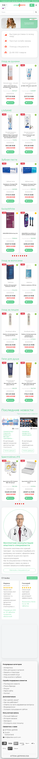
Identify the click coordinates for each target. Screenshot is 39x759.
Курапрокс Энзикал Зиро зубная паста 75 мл (10, 185)
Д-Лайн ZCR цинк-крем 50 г (10, 86)
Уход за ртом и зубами (12, 677)
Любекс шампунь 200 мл (10, 285)
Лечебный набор (10, 331)
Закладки (8, 721)
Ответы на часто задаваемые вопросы (19, 705)
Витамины (29, 132)
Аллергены (8, 668)
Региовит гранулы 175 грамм (28, 86)
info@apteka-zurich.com (13, 737)
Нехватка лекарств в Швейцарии (27, 433)
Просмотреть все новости (27, 414)
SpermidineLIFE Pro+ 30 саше (10, 482)
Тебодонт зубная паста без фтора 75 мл (29, 185)
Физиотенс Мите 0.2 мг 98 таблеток (28, 604)
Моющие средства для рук (29, 83)
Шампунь (10, 282)
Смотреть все (32, 578)
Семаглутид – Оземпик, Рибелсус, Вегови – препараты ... (8, 435)
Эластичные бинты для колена (29, 283)
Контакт (7, 693)
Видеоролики (9, 707)
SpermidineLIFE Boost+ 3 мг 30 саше (28, 482)
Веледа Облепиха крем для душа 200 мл (10, 384)
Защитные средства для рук (11, 83)
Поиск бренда (9, 686)
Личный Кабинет (11, 716)
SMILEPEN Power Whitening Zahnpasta (28, 234)
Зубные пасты (11, 181)
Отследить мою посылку (13, 723)
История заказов (10, 718)
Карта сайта (8, 691)
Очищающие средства (29, 331)
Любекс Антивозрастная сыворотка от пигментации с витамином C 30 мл (10, 336)
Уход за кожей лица (12, 675)
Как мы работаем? (11, 702)
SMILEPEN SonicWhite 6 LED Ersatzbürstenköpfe (10, 234)
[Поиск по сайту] (36, 12)
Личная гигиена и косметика (10, 133)
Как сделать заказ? (11, 700)
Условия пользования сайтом (15, 709)
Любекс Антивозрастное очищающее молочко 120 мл (28, 335)
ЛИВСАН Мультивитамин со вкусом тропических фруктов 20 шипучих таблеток (28, 136)
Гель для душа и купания (14, 670)
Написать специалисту (18, 570)
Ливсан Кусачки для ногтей (10, 135)
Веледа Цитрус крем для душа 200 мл (28, 384)
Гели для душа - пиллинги (10, 381)
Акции (6, 688)
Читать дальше (9, 450)
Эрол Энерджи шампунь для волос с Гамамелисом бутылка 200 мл (28, 287)
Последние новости (12, 684)
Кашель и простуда (11, 672)
